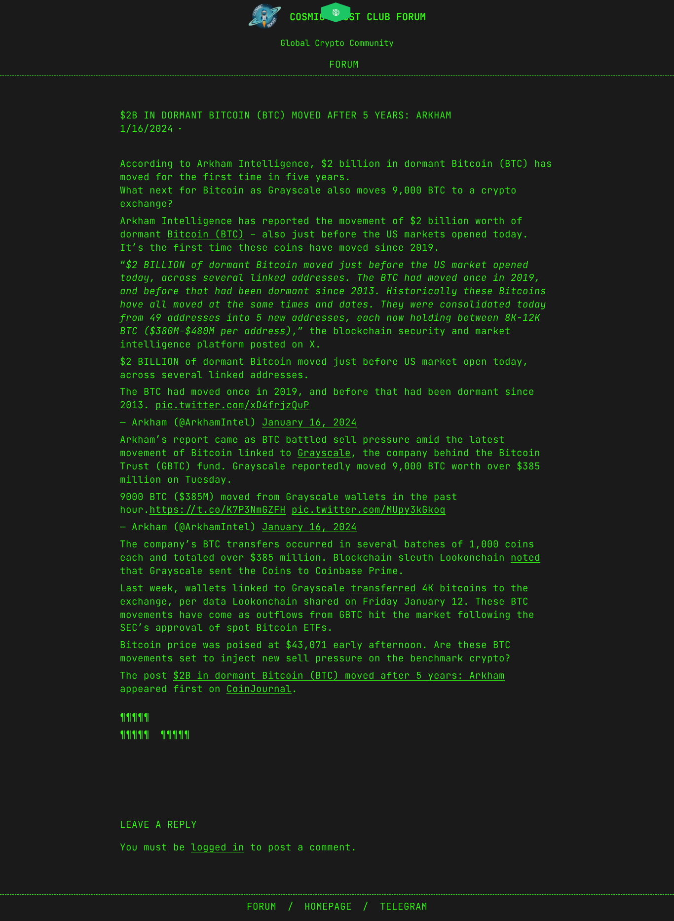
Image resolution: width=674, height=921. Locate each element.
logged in (217, 847)
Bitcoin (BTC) (205, 234)
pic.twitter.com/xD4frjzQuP (232, 404)
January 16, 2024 (309, 422)
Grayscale (324, 452)
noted (525, 557)
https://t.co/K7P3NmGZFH (218, 509)
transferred (383, 587)
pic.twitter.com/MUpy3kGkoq (369, 509)
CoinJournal (259, 688)
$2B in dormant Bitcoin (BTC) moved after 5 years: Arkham (339, 675)
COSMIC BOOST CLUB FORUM (358, 16)
